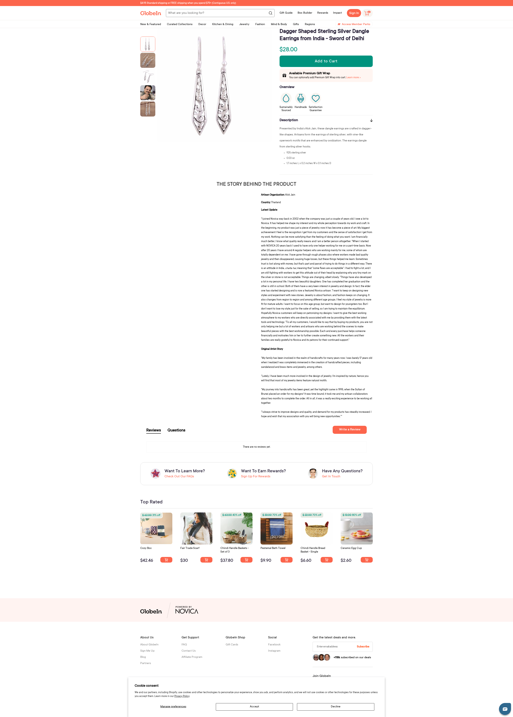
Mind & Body (279, 24)
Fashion (260, 24)
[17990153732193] (166, 560)
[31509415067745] (367, 560)
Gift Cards (232, 644)
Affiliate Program (192, 657)
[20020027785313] (327, 560)
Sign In (354, 13)
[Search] (270, 13)
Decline (335, 706)
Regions (310, 24)
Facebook (274, 644)
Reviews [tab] (153, 430)
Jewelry (244, 24)
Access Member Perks (356, 24)
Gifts (296, 24)
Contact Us (189, 651)
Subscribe (363, 646)
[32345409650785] (287, 560)
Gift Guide (286, 13)
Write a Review (350, 429)
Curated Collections (179, 24)
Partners (145, 663)
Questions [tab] (176, 430)
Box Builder (305, 13)
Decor (202, 24)
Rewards (322, 13)
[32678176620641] (206, 560)
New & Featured (150, 24)
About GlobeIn (149, 644)
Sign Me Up (147, 651)
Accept (254, 706)
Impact (337, 13)
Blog (143, 657)
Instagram (274, 651)
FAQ (184, 644)
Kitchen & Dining (222, 24)
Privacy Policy (182, 696)
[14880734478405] (246, 560)
